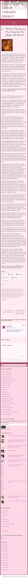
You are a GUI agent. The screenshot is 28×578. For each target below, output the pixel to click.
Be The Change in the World (6, 378)
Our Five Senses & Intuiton (6, 407)
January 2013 (3, 565)
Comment (21, 356)
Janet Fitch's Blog (4, 519)
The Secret (9, 76)
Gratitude (2, 391)
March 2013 (3, 560)
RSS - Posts (4, 538)
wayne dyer (7, 297)
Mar (2, 29)
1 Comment (4, 299)
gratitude (23, 121)
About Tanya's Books (5, 371)
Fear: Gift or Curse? (4, 385)
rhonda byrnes (23, 294)
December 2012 (4, 567)
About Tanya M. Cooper (12, 450)
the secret (22, 295)
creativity (22, 290)
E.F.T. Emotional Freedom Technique (7, 380)
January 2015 (3, 551)
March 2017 (3, 549)
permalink (16, 297)
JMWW (2, 517)
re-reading (15, 64)
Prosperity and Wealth (5, 409)
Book (19, 290)
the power (18, 295)
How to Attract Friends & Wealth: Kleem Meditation (17, 435)
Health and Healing (4, 396)
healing (15, 291)
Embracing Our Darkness (5, 382)
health (18, 291)
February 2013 (3, 562)
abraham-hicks (13, 290)
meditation (21, 293)
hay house (11, 291)
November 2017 (4, 547)
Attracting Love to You (5, 376)
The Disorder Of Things (5, 521)
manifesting (16, 293)
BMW (22, 198)
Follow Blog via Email (8, 419)
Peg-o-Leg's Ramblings (5, 515)
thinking (13, 109)
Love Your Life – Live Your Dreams (7, 403)
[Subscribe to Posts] (1, 538)
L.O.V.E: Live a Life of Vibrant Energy (12, 10)
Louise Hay (7, 293)
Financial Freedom (4, 387)
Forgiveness (3, 389)
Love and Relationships (5, 400)
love (10, 293)
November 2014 (4, 556)
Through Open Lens (4, 530)
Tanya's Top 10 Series (5, 414)
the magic (14, 295)
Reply (24, 325)
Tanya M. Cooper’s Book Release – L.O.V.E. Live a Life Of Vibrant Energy (20, 312)
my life (14, 170)
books (18, 54)
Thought (3, 297)
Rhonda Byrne (17, 294)
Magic (22, 76)
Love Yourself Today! (5, 405)
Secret (3, 295)
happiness (7, 291)
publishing (7, 294)
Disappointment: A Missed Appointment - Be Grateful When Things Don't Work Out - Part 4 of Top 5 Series (17, 441)
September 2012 (4, 569)
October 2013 (3, 558)
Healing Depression (4, 394)
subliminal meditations (8, 295)
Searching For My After (5, 526)
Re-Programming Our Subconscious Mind (8, 412)
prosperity (3, 294)
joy (19, 291)
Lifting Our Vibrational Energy (6, 398)
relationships (12, 294)
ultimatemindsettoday (5, 510)
